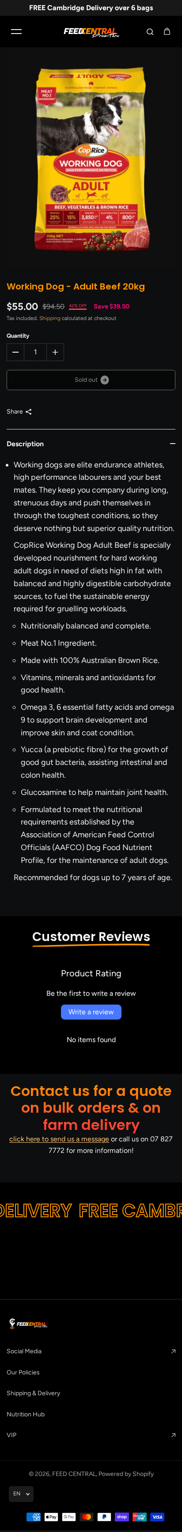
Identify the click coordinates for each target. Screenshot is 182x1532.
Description (25, 444)
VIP (11, 1435)
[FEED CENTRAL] (91, 31)
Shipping (50, 318)
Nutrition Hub (26, 1414)
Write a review (91, 1012)
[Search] (150, 31)
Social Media (24, 1351)
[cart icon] (167, 31)
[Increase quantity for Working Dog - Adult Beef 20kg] (55, 352)
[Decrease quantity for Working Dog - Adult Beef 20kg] (15, 352)
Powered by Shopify (126, 1474)
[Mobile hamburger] (16, 31)
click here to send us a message (59, 1139)
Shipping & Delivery (33, 1393)
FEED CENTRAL (74, 1474)
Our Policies (23, 1372)
